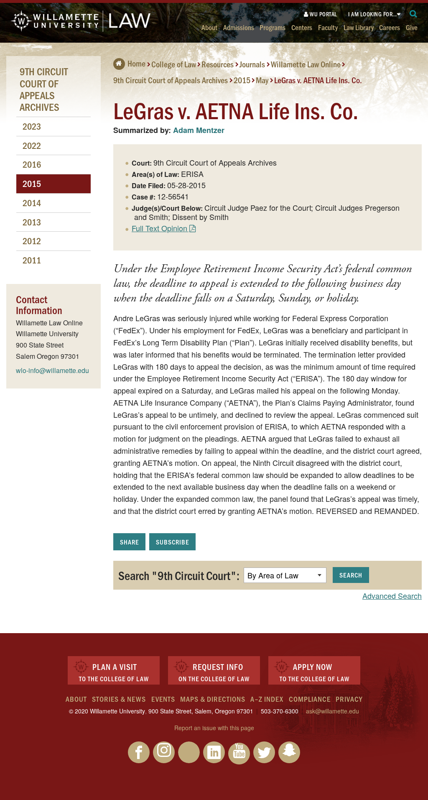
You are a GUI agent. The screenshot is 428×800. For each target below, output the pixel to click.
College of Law (173, 64)
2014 (32, 203)
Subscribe (172, 541)
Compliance (310, 699)
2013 (32, 222)
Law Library (359, 27)
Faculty (328, 27)
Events (163, 699)
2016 (32, 164)
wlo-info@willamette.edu (52, 370)
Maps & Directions (212, 699)
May (262, 79)
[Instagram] (164, 752)
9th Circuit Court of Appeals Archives (170, 79)
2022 (32, 145)
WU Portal (322, 14)
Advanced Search (392, 595)
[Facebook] (139, 752)
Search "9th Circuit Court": (178, 575)
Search (350, 574)
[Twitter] (264, 752)
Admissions (238, 27)
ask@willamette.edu (332, 711)
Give (412, 27)
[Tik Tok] (189, 752)
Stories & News (119, 699)
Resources (217, 64)
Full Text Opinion (159, 227)
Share (129, 541)
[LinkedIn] (214, 752)
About (209, 27)
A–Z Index (266, 699)
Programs (272, 27)
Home (136, 63)
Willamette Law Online (306, 64)
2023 (32, 126)
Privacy (349, 699)
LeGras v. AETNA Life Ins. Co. (318, 79)
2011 (32, 260)
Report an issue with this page (214, 727)
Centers (301, 27)
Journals (252, 64)
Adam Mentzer (198, 130)
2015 (242, 79)
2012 (32, 241)
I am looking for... (372, 14)
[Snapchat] (289, 752)
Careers (389, 27)
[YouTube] (239, 753)
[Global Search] (414, 14)
